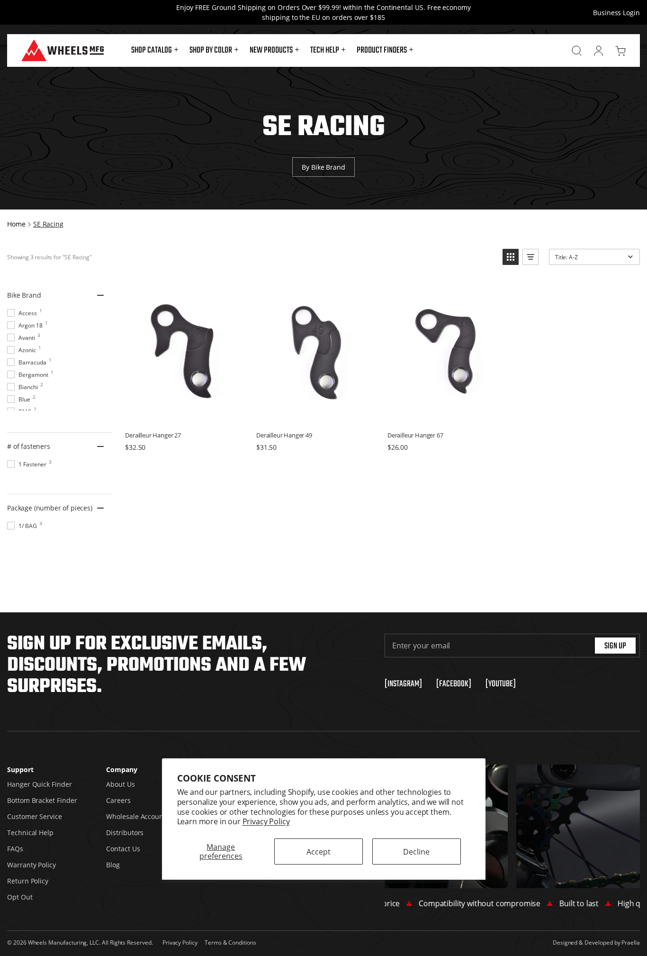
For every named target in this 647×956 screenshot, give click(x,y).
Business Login (616, 12)
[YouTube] (500, 684)
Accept (318, 851)
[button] (154, 50)
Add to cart (184, 414)
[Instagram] (403, 684)
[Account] (598, 51)
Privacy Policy (266, 821)
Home (16, 223)
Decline (416, 851)
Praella (630, 942)
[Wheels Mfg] (62, 50)
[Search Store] (577, 51)
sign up (615, 646)
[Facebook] (453, 684)
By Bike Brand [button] (323, 167)
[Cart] (620, 51)
